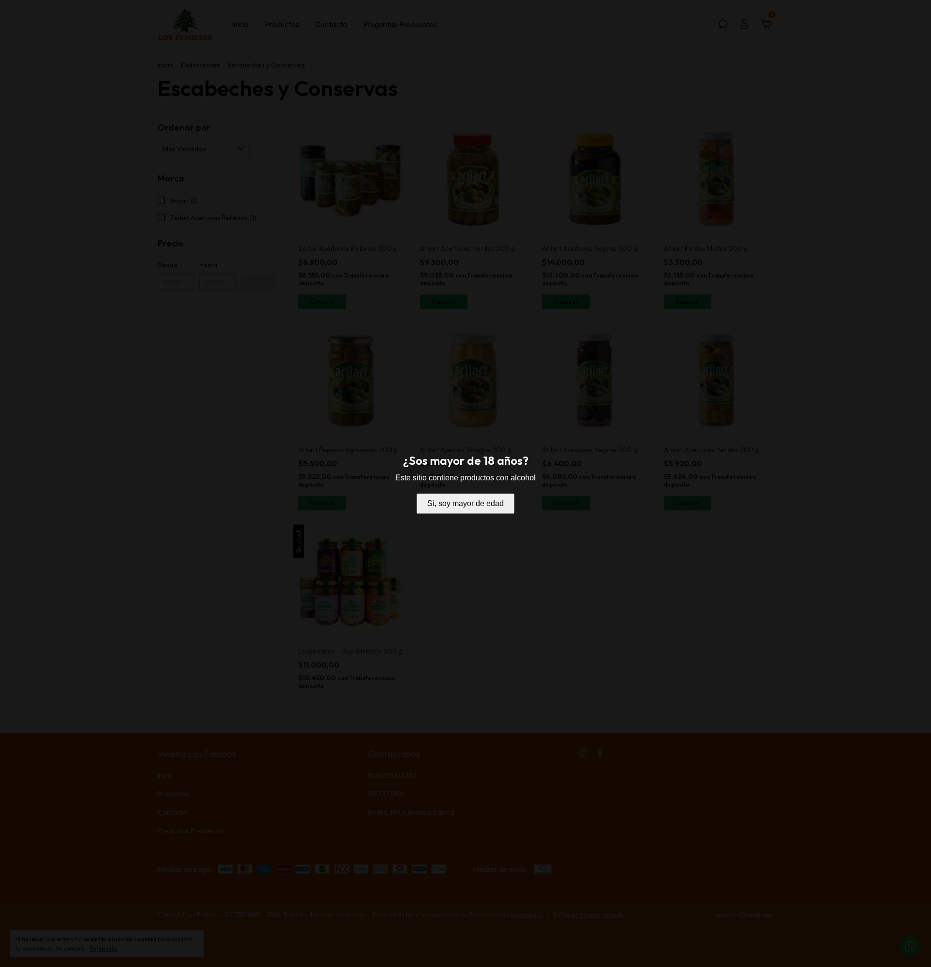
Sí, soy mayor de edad (465, 503)
